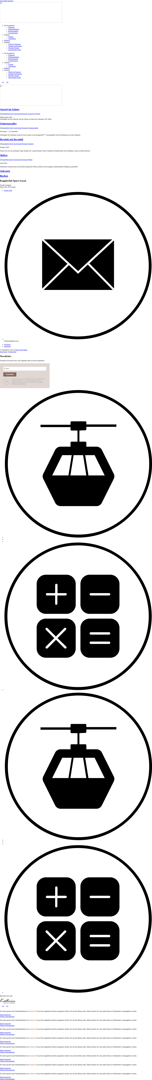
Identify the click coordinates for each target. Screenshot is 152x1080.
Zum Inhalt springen (6, 1)
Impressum (3, 352)
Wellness (7, 40)
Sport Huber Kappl (14, 50)
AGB (40, 382)
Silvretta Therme (13, 48)
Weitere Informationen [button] (7, 1017)
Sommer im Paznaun (15, 46)
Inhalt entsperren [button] (5, 1015)
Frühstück (11, 27)
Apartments (12, 38)
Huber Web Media (21, 350)
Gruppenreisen (13, 33)
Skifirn (3, 155)
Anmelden (10, 374)
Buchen (4, 176)
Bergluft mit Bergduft (11, 139)
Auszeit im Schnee (9, 109)
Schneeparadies (8, 123)
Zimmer (10, 37)
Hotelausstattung (13, 29)
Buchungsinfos (13, 31)
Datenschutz (12, 352)
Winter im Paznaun (14, 44)
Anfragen (5, 171)
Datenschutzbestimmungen (19, 383)
